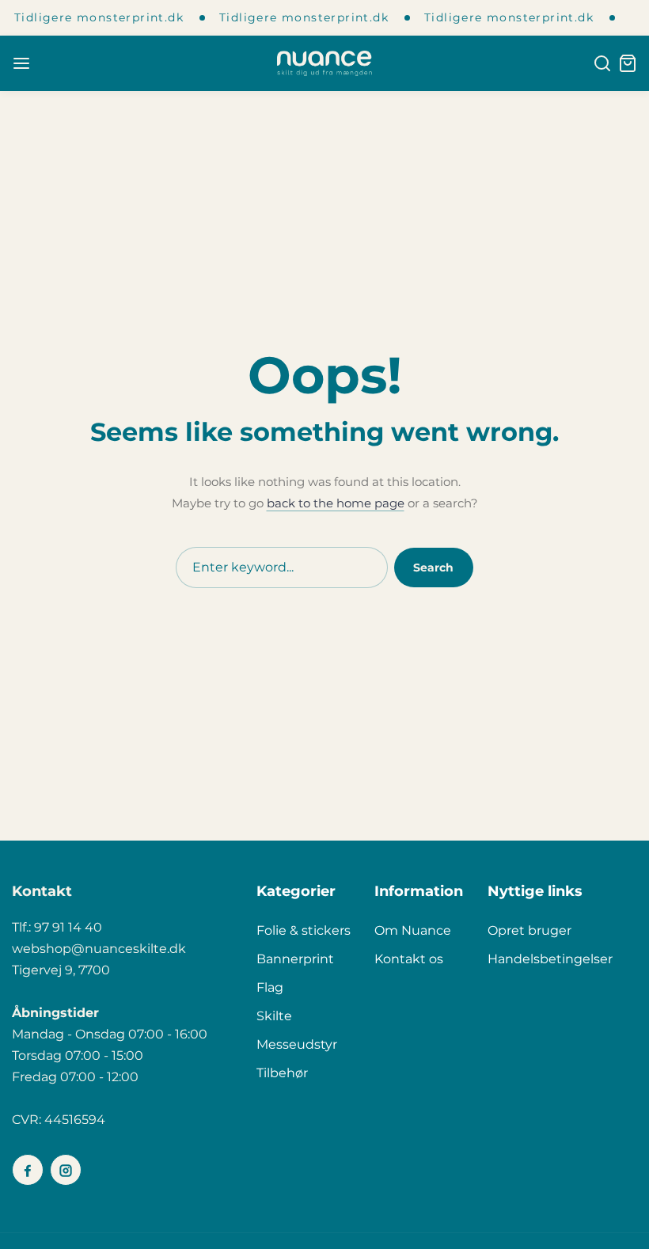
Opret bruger (529, 930)
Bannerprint (295, 958)
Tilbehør (282, 1072)
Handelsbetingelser (550, 958)
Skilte (274, 1015)
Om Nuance (412, 930)
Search (433, 567)
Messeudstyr (296, 1044)
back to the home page (335, 503)
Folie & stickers (303, 930)
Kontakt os (408, 958)
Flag (269, 987)
